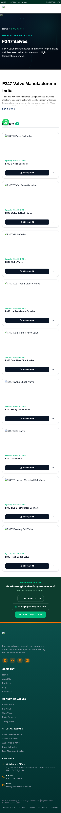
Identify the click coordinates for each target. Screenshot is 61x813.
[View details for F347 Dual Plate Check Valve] (53, 369)
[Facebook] (5, 660)
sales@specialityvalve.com (32, 606)
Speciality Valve (11, 161)
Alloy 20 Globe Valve (12, 734)
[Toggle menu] (56, 9)
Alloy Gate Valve (10, 738)
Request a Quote (29, 614)
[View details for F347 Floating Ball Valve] (53, 566)
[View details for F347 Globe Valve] (53, 271)
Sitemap (54, 807)
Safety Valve (8, 721)
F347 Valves (21, 161)
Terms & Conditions (26, 807)
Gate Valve (7, 713)
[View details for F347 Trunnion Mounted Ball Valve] (53, 516)
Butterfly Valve (9, 717)
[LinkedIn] (27, 660)
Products (6, 683)
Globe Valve (8, 704)
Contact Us (7, 691)
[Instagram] (20, 660)
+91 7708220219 (54, 2)
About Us (6, 679)
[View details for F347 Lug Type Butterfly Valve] (53, 320)
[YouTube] (12, 660)
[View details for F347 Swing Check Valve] (53, 418)
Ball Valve (6, 709)
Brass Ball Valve (9, 747)
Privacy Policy (9, 807)
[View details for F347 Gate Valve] (53, 467)
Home (5, 29)
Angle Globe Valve (11, 743)
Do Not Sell (43, 807)
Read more (8, 109)
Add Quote (29, 173)
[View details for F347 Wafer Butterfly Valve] (53, 222)
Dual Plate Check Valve (13, 751)
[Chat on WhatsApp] (5, 122)
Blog (4, 687)
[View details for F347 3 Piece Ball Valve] (53, 172)
